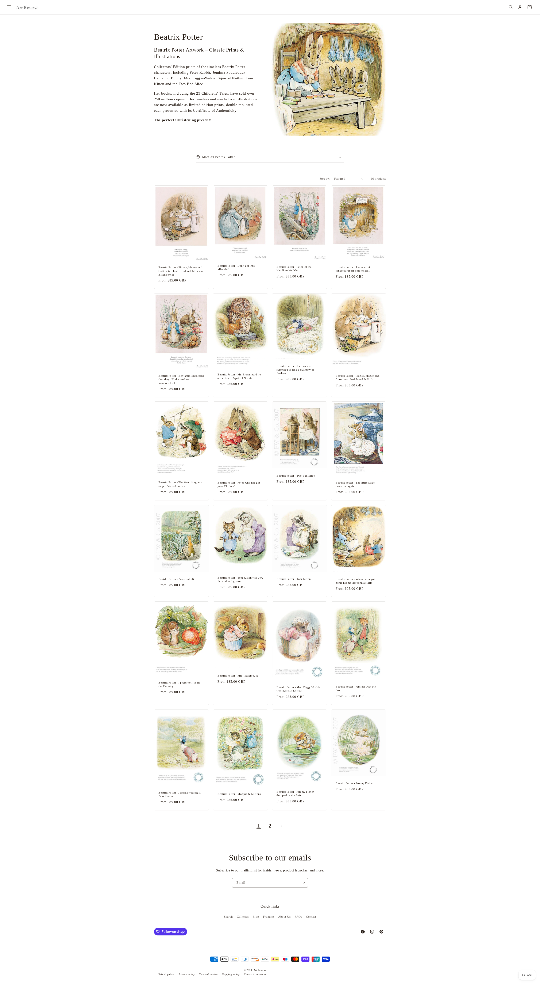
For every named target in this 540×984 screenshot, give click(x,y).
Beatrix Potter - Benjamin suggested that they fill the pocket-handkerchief (181, 379)
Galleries (242, 916)
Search (228, 916)
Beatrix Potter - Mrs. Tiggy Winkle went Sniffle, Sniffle (298, 689)
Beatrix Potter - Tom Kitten (294, 578)
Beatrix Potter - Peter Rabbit (176, 579)
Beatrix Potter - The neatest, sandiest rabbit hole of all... (353, 268)
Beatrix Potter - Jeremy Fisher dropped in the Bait (295, 793)
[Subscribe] (303, 883)
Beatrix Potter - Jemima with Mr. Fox (356, 688)
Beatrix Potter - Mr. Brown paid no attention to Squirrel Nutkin (239, 376)
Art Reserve (260, 970)
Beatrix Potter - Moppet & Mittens (239, 793)
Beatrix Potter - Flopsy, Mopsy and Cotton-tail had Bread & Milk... (357, 377)
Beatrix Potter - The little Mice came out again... (355, 484)
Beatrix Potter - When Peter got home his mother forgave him (355, 581)
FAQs (298, 916)
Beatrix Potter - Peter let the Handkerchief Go (294, 268)
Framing (268, 916)
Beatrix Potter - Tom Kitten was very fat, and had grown (240, 579)
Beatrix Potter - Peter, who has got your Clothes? (238, 484)
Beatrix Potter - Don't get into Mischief (236, 267)
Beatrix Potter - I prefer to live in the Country (179, 684)
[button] (9, 7)
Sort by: (325, 178)
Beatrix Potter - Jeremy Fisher (354, 783)
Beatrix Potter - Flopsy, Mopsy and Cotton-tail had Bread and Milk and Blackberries (181, 271)
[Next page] (281, 825)
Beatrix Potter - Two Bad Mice (296, 475)
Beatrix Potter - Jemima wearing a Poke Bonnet (179, 794)
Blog (256, 916)
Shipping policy (231, 974)
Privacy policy (187, 974)
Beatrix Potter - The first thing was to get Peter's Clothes (180, 484)
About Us (284, 916)
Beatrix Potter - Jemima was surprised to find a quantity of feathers (295, 369)
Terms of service (208, 974)
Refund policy (166, 974)
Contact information (255, 974)
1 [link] (258, 826)
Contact (311, 916)
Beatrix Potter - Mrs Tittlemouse (237, 675)
